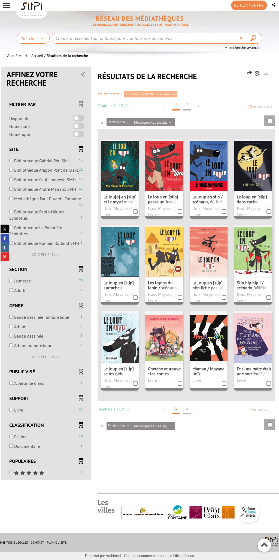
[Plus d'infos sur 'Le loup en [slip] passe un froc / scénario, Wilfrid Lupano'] (164, 165)
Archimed (113, 556)
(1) (44, 254)
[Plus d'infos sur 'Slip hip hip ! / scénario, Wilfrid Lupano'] (253, 251)
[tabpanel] (139, 274)
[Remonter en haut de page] (264, 545)
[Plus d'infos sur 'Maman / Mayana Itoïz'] (209, 337)
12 (250, 106)
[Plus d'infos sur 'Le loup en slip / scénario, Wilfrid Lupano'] (209, 165)
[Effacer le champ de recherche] (242, 38)
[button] (274, 5)
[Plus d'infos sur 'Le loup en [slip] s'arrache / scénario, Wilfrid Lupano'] (120, 251)
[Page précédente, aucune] (164, 106)
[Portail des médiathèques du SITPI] (139, 20)
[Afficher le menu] (6, 5)
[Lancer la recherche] (254, 38)
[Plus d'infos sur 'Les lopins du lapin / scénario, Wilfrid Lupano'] (164, 251)
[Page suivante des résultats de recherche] (198, 106)
